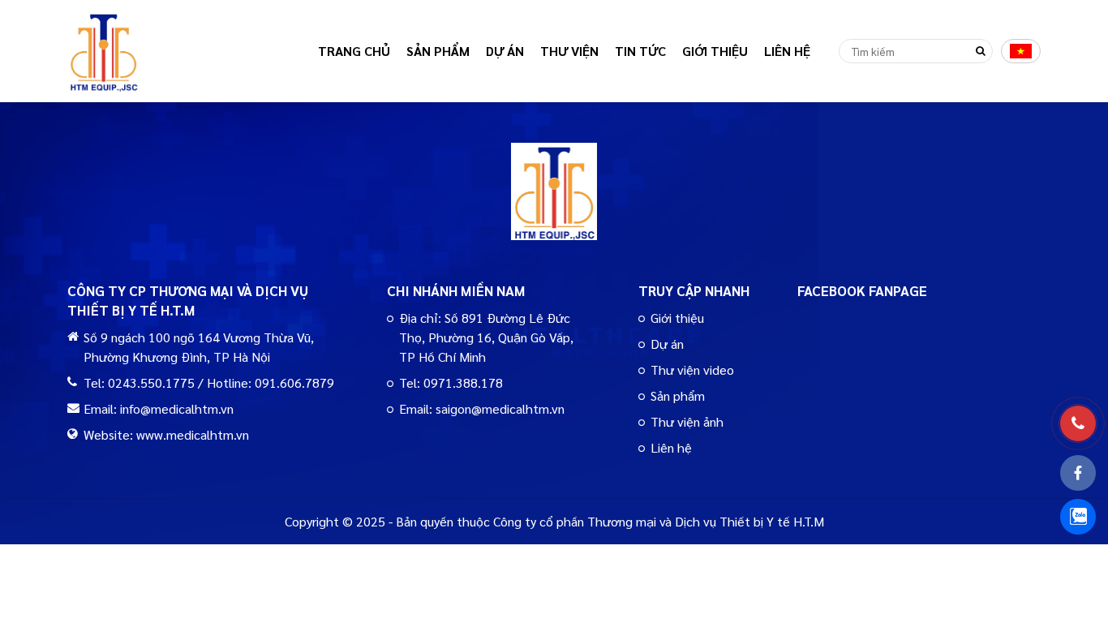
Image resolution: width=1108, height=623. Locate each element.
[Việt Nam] (1021, 51)
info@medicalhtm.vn (177, 408)
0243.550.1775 (151, 382)
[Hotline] (1078, 423)
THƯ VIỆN (569, 50)
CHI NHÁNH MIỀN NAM (456, 290)
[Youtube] (1078, 517)
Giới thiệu (677, 317)
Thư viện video (692, 369)
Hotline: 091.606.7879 (270, 382)
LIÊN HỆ (787, 50)
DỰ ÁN (505, 50)
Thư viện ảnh (687, 421)
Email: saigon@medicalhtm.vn (482, 408)
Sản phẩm (678, 395)
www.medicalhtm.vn (192, 434)
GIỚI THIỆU (715, 50)
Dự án (667, 343)
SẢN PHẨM (438, 50)
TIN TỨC (640, 50)
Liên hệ (671, 447)
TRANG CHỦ (354, 50)
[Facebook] (1078, 473)
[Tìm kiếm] (980, 51)
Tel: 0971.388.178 (451, 382)
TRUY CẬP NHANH (693, 290)
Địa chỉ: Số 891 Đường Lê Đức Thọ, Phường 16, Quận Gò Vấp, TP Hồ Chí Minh (486, 337)
